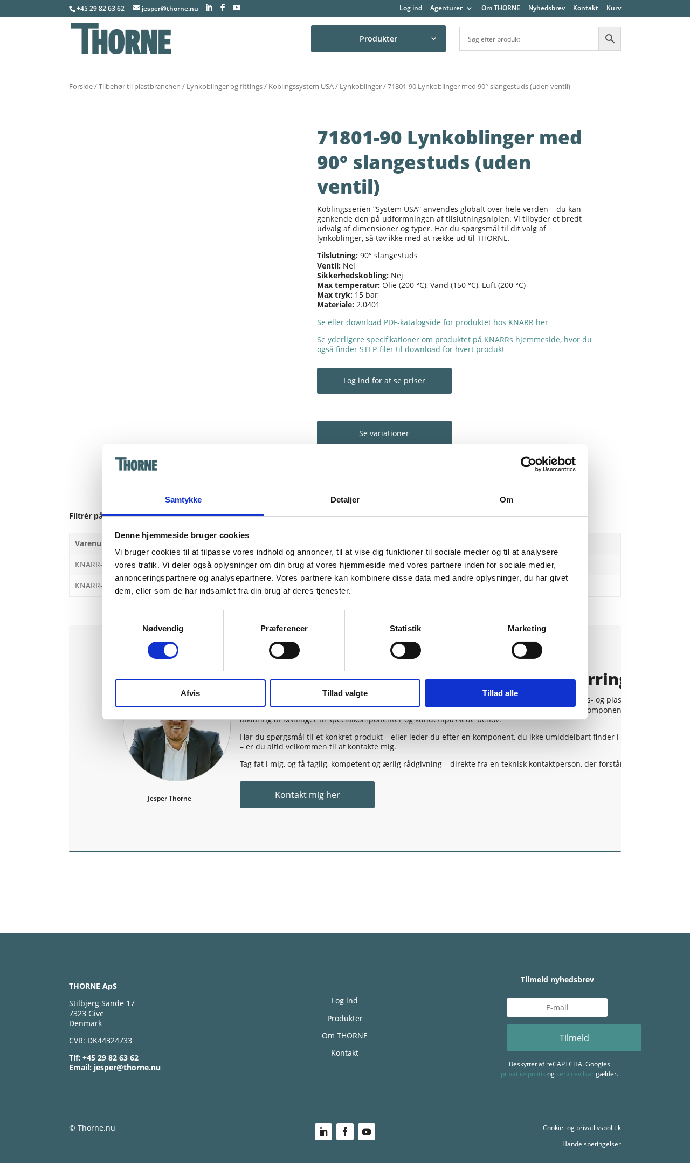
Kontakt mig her (307, 795)
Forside (81, 86)
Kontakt (585, 8)
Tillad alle (500, 693)
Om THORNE (500, 8)
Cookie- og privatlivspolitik (582, 1127)
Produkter (378, 38)
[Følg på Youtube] (366, 1131)
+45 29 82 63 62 (101, 8)
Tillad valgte (345, 693)
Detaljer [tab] (345, 499)
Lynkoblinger (361, 86)
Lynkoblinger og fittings (225, 86)
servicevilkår (575, 1073)
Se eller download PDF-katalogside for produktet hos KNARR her (432, 322)
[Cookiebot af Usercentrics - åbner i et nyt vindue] (528, 464)
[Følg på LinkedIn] (323, 1131)
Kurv (613, 8)
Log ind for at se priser (384, 380)
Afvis (190, 693)
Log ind (410, 8)
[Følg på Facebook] (345, 1131)
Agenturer (446, 8)
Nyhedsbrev (546, 8)
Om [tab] (506, 499)
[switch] (284, 650)
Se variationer (384, 433)
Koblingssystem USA (301, 86)
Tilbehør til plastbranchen (140, 86)
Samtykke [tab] (183, 499)
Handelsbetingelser (591, 1143)
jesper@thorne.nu (127, 1067)
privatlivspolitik (523, 1073)
